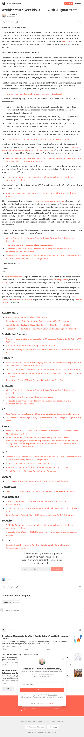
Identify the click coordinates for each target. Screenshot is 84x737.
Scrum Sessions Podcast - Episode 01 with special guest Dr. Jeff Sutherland (40, 515)
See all (6, 689)
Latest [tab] (10, 630)
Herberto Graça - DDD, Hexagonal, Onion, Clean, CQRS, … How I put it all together (42, 329)
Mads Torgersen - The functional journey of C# (27, 463)
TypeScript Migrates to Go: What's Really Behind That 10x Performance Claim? (36, 637)
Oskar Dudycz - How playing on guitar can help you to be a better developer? (41, 491)
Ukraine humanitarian (22, 299)
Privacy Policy (58, 697)
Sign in (78, 3)
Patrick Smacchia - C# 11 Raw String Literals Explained (31, 471)
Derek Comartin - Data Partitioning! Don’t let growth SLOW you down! (38, 139)
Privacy (41, 721)
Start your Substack (36, 727)
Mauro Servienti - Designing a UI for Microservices (29, 245)
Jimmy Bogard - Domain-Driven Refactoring (26, 317)
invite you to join (14, 276)
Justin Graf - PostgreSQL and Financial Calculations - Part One (34, 380)
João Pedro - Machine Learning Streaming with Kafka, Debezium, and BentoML (42, 414)
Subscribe (68, 3)
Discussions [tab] (18, 630)
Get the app (52, 727)
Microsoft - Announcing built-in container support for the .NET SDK (37, 467)
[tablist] (11, 602)
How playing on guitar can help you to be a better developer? (34, 94)
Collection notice (57, 721)
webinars (66, 41)
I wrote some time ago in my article (49, 201)
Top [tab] (4, 630)
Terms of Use (52, 695)
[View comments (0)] (11, 22)
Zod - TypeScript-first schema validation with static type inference (37, 481)
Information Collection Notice (41, 697)
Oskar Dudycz (12, 14)
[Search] (80, 630)
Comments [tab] (7, 603)
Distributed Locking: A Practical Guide (20, 654)
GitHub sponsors (60, 279)
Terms (47, 721)
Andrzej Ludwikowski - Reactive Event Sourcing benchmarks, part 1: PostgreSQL (43, 369)
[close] (63, 659)
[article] (42, 642)
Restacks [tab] (16, 603)
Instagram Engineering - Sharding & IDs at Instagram (30, 345)
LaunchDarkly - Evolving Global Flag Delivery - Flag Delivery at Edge (38, 325)
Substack (31, 732)
